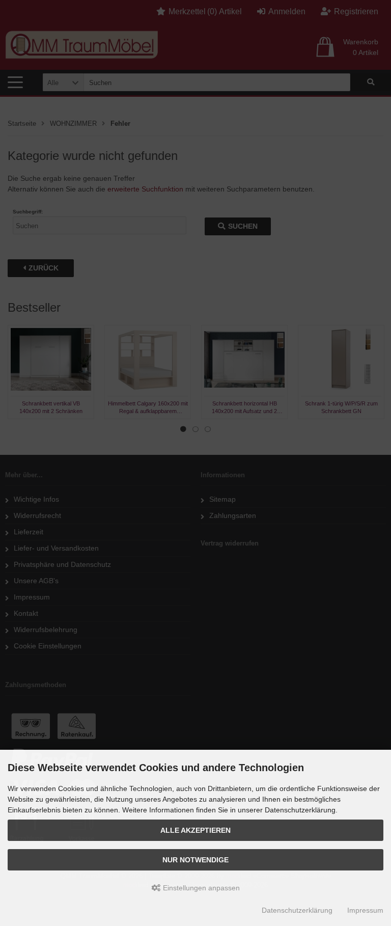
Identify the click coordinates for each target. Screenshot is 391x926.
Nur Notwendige (195, 860)
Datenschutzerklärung (297, 910)
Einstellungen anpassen (200, 888)
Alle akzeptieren (195, 830)
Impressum (365, 910)
